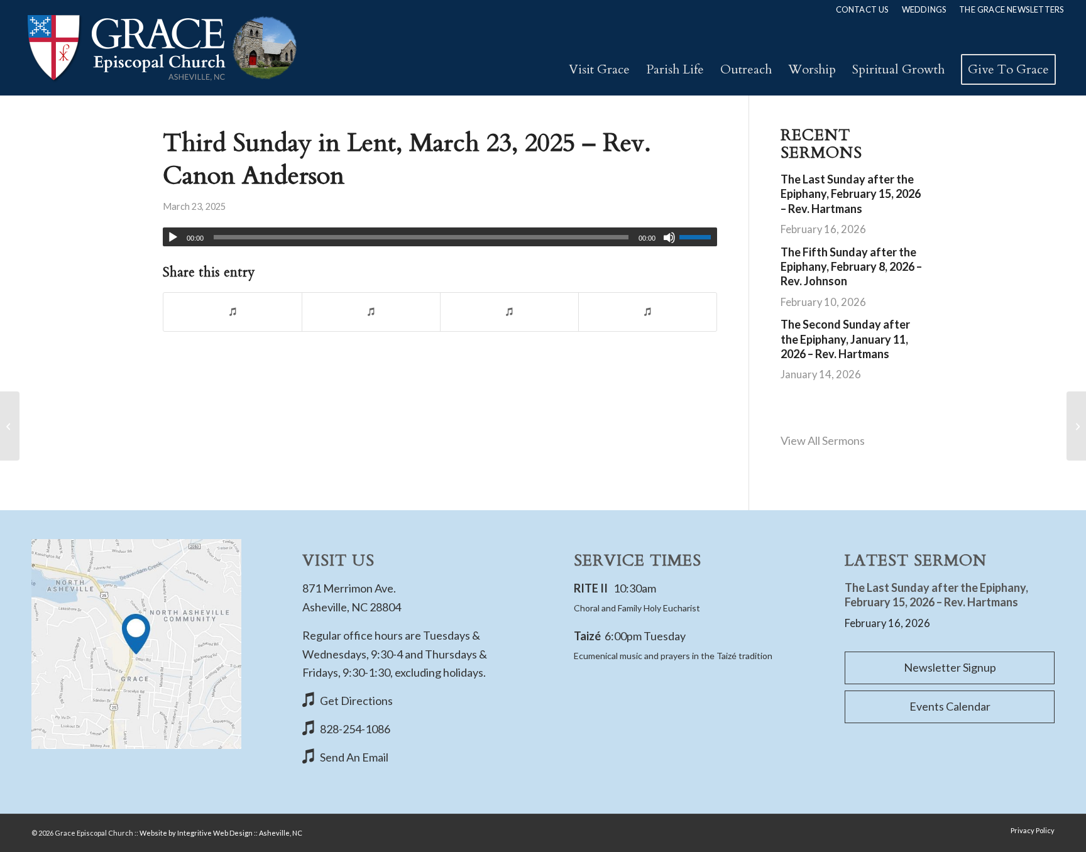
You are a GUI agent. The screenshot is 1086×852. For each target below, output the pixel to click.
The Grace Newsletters (1011, 9)
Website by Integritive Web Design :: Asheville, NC (221, 833)
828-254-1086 (355, 729)
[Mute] (669, 237)
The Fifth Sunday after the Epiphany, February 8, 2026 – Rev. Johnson (851, 266)
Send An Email (354, 757)
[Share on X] (371, 312)
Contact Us (862, 9)
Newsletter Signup (950, 667)
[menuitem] (863, 9)
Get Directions (356, 700)
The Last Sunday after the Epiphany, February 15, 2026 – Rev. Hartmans (851, 194)
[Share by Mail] (647, 312)
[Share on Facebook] (232, 312)
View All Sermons (823, 440)
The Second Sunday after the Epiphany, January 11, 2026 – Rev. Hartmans (845, 339)
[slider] (698, 236)
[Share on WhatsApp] (509, 312)
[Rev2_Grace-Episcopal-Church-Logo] (161, 47)
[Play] (173, 237)
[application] (440, 236)
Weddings (924, 9)
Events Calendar (949, 706)
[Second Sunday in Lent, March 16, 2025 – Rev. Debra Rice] (9, 426)
